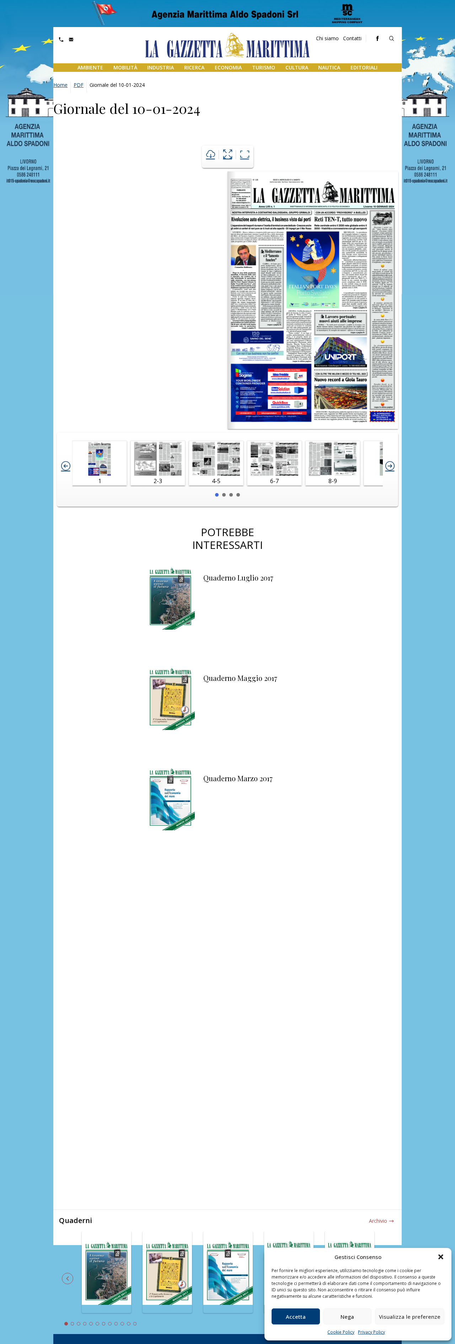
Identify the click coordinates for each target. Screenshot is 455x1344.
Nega (347, 1316)
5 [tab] (91, 1324)
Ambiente (90, 67)
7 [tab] (104, 1324)
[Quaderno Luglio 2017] (170, 610)
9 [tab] (116, 1324)
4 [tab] (85, 1324)
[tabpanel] (106, 1276)
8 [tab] (110, 1324)
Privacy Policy (371, 1332)
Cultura (296, 67)
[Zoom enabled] (244, 154)
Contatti (352, 38)
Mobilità (125, 67)
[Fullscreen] (227, 154)
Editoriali (364, 67)
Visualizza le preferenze (409, 1316)
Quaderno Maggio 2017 (240, 678)
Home (60, 84)
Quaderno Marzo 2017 (238, 778)
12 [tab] (135, 1324)
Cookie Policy (340, 1332)
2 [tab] (72, 1324)
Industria (160, 67)
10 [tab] (122, 1324)
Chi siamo (327, 38)
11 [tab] (128, 1324)
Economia (228, 67)
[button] (440, 1256)
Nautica (329, 67)
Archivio (378, 1220)
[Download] (210, 154)
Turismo (263, 67)
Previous (67, 1278)
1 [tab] (66, 1324)
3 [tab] (78, 1324)
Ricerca (194, 67)
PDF (79, 84)
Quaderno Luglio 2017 (238, 577)
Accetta (296, 1316)
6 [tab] (97, 1324)
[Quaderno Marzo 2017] (170, 810)
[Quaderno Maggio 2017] (170, 710)
